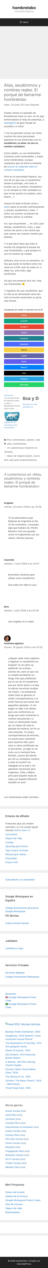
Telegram (24, 379)
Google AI (24, 327)
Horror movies (12, 1143)
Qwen (24, 361)
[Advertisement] (24, 51)
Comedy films (12, 1123)
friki (9, 440)
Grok (24, 373)
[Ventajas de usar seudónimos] (31, 398)
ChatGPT (24, 321)
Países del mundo (15, 1192)
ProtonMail (11, 858)
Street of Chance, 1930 (17, 1050)
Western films (12, 1167)
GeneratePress (24, 1264)
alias (9, 443)
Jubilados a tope (14, 948)
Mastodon (10, 994)
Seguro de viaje (13, 838)
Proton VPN (11, 862)
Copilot (24, 356)
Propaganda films (14, 1151)
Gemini (24, 333)
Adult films (11, 1115)
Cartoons (10, 1119)
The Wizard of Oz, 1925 (18, 1076)
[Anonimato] (13, 402)
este (6, 207)
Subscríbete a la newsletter (20, 879)
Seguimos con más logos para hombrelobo (10, 425)
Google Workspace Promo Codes (23, 1200)
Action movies (12, 1111)
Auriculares (11, 834)
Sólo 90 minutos (14, 1204)
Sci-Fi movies (12, 1159)
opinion (30, 440)
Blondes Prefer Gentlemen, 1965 (22, 1031)
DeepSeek (24, 344)
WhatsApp (24, 385)
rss (23, 1111)
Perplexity (24, 338)
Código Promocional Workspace (22, 976)
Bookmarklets (12, 1212)
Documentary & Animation (19, 1127)
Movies (35, 1024)
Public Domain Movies (17, 923)
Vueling (9, 842)
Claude (24, 315)
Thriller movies (13, 1163)
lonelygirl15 (10, 123)
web (38, 440)
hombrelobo (24, 7)
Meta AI (24, 367)
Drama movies (13, 1131)
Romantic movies (14, 1155)
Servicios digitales (15, 972)
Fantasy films (12, 1135)
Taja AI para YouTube (16, 850)
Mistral (24, 350)
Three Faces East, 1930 (18, 1088)
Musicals (10, 1147)
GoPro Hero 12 (22, 830)
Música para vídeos (15, 854)
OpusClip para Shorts (16, 846)
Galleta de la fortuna (16, 1196)
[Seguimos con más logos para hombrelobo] (12, 416)
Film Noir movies (14, 1139)
